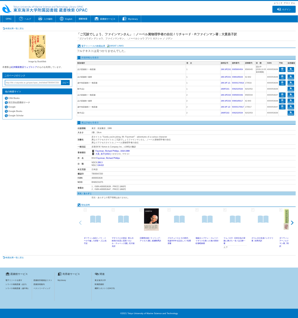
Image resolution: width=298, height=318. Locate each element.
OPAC (9, 19)
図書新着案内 (39, 284)
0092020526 (237, 89)
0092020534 (237, 113)
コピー (65, 82)
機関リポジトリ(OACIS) (105, 288)
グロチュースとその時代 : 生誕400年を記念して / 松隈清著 (179, 240)
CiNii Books (14, 98)
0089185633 (237, 77)
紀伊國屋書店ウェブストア (24, 67)
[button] (104, 19)
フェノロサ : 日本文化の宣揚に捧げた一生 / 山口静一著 (234, 240)
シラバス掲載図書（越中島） (17, 288)
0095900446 (237, 95)
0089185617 (237, 101)
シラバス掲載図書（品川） (16, 284)
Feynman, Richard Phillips (108, 158)
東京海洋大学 (100, 280)
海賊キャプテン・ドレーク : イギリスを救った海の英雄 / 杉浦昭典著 (207, 240)
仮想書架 (291, 71)
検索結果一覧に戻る (15, 28)
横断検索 (83, 19)
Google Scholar (16, 115)
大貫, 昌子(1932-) (103, 154)
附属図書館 (99, 284)
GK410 (100, 165)
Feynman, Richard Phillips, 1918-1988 (112, 151)
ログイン (286, 9)
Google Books (15, 111)
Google (12, 107)
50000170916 (238, 83)
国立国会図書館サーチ (19, 102)
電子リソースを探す (13, 280)
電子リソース (87, 46)
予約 (282, 71)
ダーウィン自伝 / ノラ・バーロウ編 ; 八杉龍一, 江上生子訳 (95, 240)
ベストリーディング (42, 288)
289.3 (99, 162)
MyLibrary (62, 280)
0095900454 (237, 69)
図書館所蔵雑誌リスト (43, 280)
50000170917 (238, 107)
